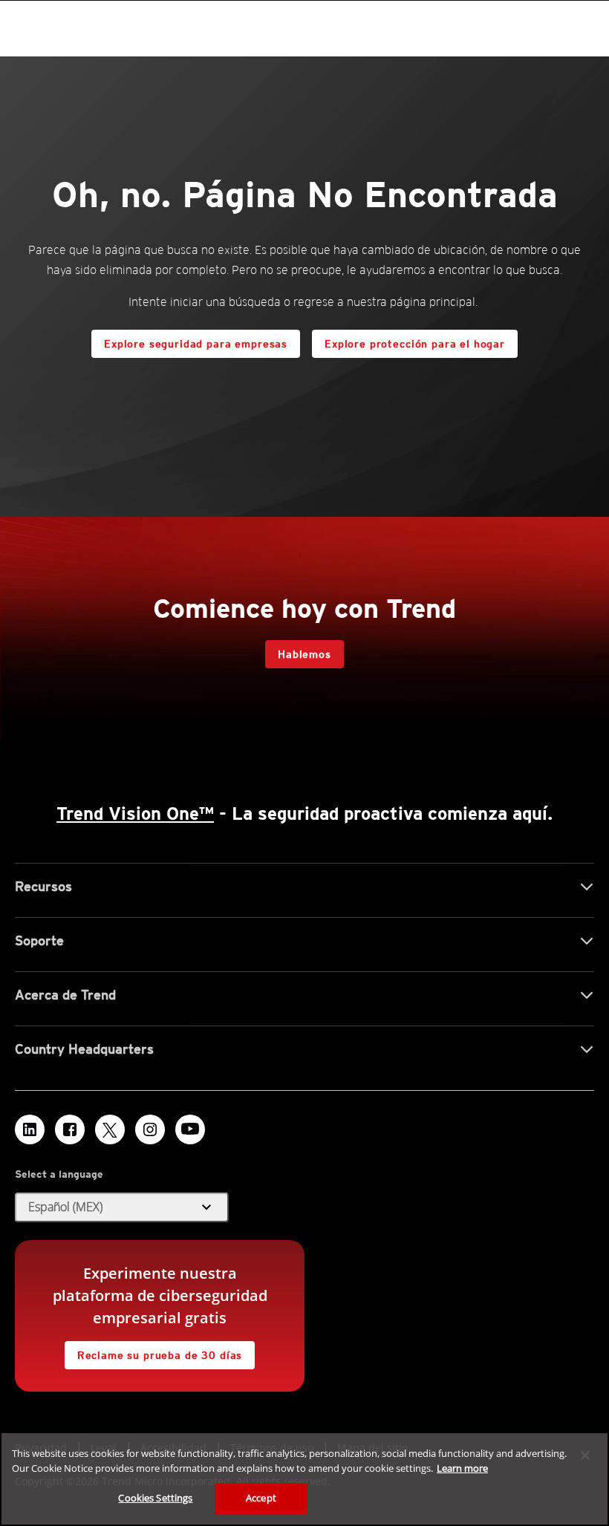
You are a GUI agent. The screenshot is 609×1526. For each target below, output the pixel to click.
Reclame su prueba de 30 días (160, 1355)
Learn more (462, 1468)
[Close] (585, 1455)
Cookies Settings (155, 1497)
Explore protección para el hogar (415, 344)
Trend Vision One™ (135, 813)
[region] (304, 1479)
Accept (261, 1497)
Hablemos (304, 654)
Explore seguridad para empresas (195, 344)
